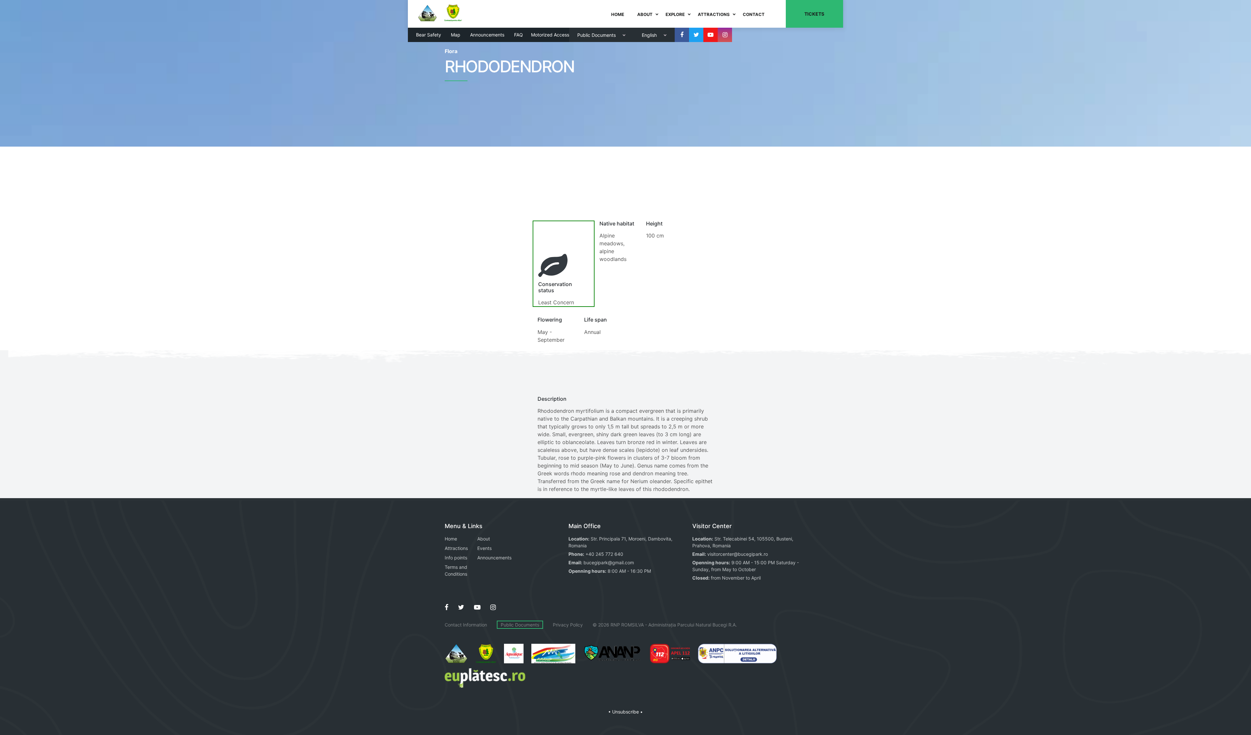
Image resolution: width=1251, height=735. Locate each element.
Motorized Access (550, 34)
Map (455, 34)
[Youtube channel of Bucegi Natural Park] (710, 35)
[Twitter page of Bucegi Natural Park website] (461, 607)
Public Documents (520, 624)
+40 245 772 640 (604, 554)
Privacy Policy (568, 624)
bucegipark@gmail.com (608, 562)
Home (451, 538)
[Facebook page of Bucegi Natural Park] (682, 35)
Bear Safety (428, 34)
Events (484, 548)
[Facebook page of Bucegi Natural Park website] (446, 607)
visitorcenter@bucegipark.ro (737, 554)
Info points (456, 557)
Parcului (685, 624)
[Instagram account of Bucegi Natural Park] (725, 35)
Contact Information (466, 624)
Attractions (456, 548)
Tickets (814, 14)
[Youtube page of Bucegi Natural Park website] (477, 607)
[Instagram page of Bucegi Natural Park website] (493, 607)
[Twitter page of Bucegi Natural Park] (696, 35)
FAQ (518, 34)
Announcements (487, 34)
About (483, 538)
